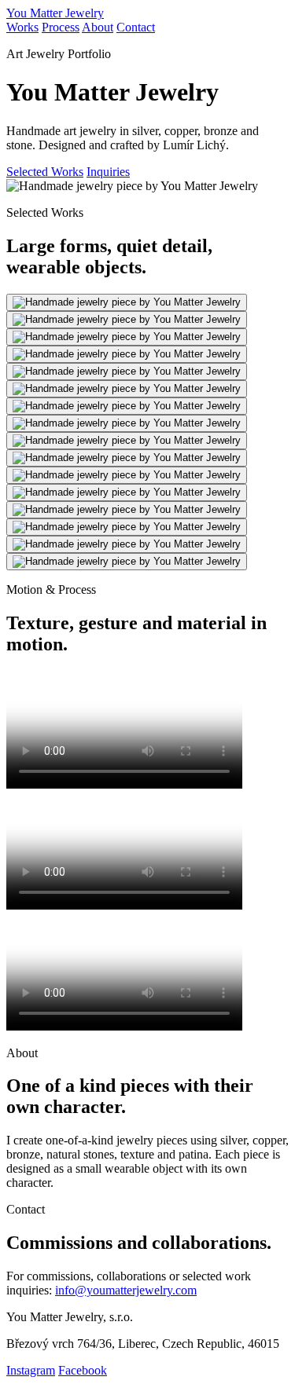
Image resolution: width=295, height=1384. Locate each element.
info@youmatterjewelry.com (126, 1290)
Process (60, 27)
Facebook (82, 1370)
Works (22, 27)
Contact (135, 27)
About (97, 27)
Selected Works (44, 171)
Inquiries (108, 171)
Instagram (30, 1370)
